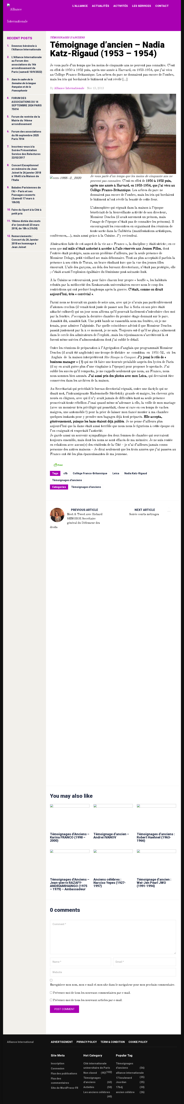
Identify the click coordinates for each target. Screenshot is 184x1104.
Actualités (100, 6)
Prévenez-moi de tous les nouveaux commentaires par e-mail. (92, 993)
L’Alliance (80, 6)
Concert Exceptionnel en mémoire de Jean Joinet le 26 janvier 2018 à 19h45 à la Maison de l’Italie (26, 172)
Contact (162, 6)
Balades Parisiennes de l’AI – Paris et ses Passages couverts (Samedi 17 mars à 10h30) (26, 195)
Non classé (90, 1072)
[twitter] (8, 1053)
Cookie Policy (137, 1042)
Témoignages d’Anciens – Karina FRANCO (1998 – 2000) (69, 837)
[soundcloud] (36, 1053)
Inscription (57, 1063)
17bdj (119, 1087)
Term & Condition (112, 1042)
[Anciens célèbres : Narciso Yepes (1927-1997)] (113, 861)
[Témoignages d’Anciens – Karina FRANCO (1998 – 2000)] (69, 816)
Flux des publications (64, 1073)
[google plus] (22, 1053)
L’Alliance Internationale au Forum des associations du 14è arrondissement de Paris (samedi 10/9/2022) (27, 64)
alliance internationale (130, 1072)
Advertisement (62, 1042)
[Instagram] (29, 1053)
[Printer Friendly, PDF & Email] (58, 465)
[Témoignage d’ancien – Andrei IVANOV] (113, 816)
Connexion (57, 1068)
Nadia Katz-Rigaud (135, 473)
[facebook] (15, 1053)
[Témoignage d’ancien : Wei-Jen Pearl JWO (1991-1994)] (156, 861)
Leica (115, 473)
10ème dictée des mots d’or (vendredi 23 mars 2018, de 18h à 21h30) (26, 225)
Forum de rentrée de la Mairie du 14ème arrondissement (26, 120)
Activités (120, 6)
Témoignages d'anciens (67, 37)
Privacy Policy (87, 1042)
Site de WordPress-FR (64, 1087)
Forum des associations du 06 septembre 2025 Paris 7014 (26, 135)
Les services (141, 6)
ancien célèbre (125, 1092)
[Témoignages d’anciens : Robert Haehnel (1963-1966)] (156, 816)
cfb (65, 473)
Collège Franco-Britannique (90, 473)
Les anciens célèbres (96, 1092)
